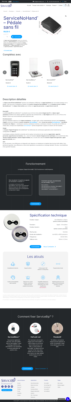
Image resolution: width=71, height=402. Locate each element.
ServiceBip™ (46, 383)
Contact (61, 5)
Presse (54, 5)
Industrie (18, 11)
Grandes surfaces (34, 389)
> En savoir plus (7, 50)
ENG (65, 1)
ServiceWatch (33, 122)
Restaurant (33, 397)
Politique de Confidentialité (39, 400)
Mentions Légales (32, 400)
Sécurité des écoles (34, 383)
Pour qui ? (19, 387)
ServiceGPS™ (46, 389)
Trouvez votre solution (38, 5)
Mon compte (60, 383)
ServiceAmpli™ (27, 125)
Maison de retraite (34, 385)
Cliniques (32, 387)
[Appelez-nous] (68, 399)
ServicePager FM (47, 385)
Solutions (19, 385)
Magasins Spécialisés (35, 391)
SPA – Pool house (34, 395)
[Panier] (66, 5)
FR (62, 1)
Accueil (29, 5)
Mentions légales (61, 385)
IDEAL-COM (55, 400)
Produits (19, 389)
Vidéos (59, 387)
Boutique (48, 5)
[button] (66, 16)
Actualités (19, 393)
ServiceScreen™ (56, 122)
